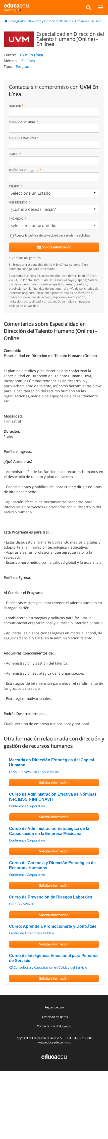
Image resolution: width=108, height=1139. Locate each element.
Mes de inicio (18, 202)
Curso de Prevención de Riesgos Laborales (50, 897)
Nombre (15, 105)
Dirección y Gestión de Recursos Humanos (57, 21)
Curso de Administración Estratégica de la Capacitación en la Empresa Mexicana (49, 831)
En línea (95, 21)
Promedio (16, 218)
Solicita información (56, 247)
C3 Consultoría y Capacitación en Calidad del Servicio (48, 967)
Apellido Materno (22, 138)
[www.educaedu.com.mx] (54, 1056)
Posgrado (18, 21)
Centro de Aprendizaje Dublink (32, 933)
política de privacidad (43, 235)
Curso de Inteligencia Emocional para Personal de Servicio (53, 958)
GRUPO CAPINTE (21, 904)
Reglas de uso (54, 1007)
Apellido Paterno (22, 122)
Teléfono (23, 170)
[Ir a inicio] (6, 21)
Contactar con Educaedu (54, 1026)
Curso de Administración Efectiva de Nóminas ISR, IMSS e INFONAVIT (53, 796)
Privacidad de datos (54, 1017)
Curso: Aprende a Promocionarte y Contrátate (52, 926)
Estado (14, 186)
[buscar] (88, 7)
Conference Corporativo (27, 806)
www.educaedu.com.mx (54, 1042)
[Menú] (100, 7)
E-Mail (13, 154)
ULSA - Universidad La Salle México (35, 771)
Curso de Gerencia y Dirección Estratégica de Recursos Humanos (52, 865)
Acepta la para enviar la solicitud (52, 235)
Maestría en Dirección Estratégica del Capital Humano (51, 762)
